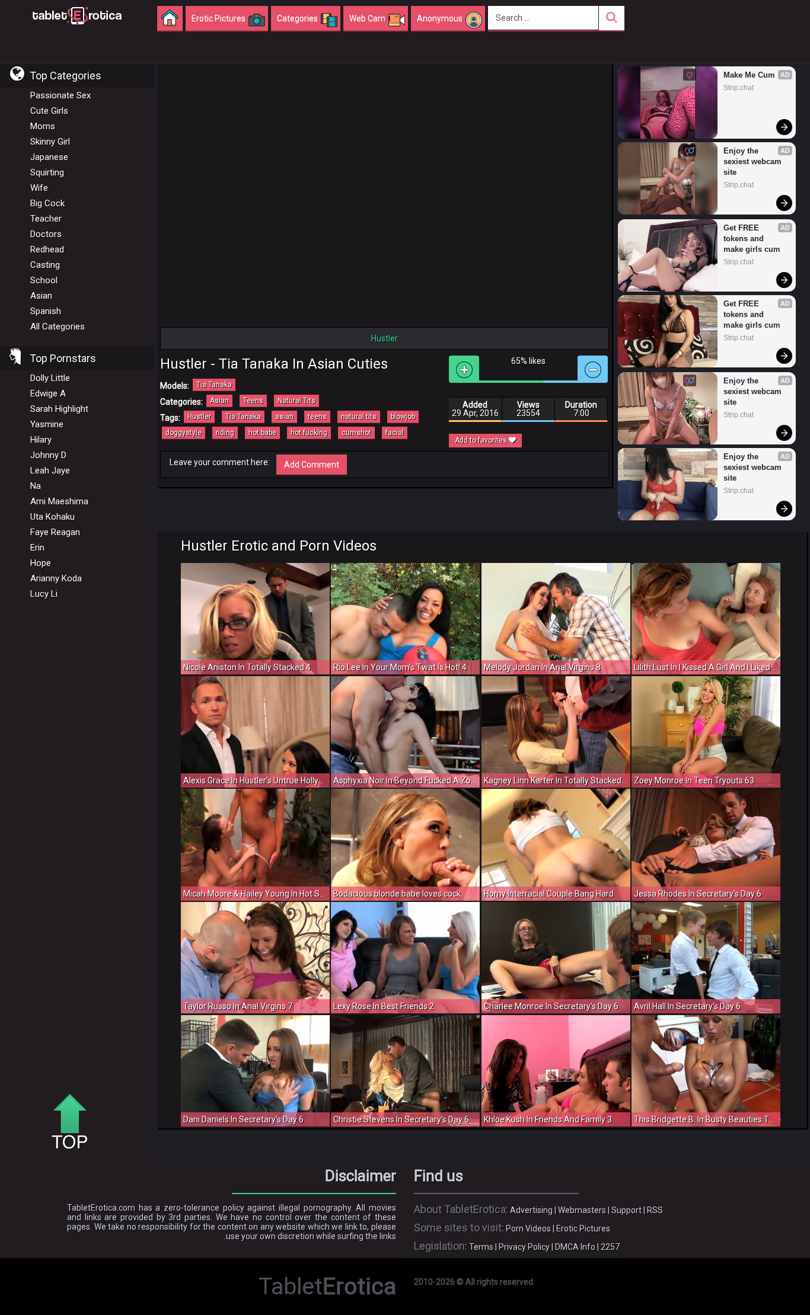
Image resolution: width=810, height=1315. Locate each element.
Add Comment (311, 464)
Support (626, 1210)
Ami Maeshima (59, 501)
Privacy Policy (524, 1247)
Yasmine (46, 424)
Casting (45, 265)
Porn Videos (528, 1228)
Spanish (45, 311)
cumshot (356, 432)
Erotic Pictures (583, 1228)
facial (394, 432)
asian (284, 416)
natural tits (359, 416)
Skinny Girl (50, 141)
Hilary (41, 439)
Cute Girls (49, 110)
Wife (39, 188)
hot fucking (309, 432)
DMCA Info (575, 1247)
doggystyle (183, 432)
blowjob (403, 416)
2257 (610, 1247)
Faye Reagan (55, 532)
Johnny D (48, 455)
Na (35, 486)
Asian (41, 295)
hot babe (262, 432)
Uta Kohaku (52, 516)
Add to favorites (482, 440)
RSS (655, 1210)
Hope (40, 563)
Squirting (47, 172)
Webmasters (582, 1210)
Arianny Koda (56, 578)
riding (225, 432)
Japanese (49, 157)
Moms (42, 126)
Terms (481, 1247)
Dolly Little (50, 378)
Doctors (46, 234)
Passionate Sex (60, 95)
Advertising (531, 1210)
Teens (253, 400)
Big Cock (47, 203)
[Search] (611, 18)
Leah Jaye (50, 470)
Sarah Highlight (59, 409)
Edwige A (48, 393)
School (44, 280)
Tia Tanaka (214, 384)
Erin (37, 547)
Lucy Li (44, 593)
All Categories (57, 326)
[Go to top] (74, 1122)
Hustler (199, 416)
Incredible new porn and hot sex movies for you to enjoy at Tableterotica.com (77, 15)
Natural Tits (296, 400)
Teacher (46, 218)
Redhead (47, 249)
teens (317, 416)
